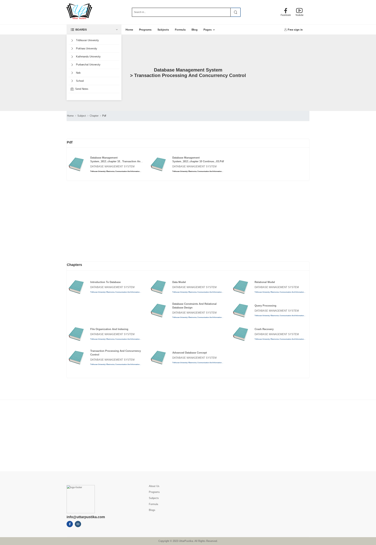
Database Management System (112, 166)
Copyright (163, 541)
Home (129, 29)
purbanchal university (87, 64)
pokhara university (86, 48)
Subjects (163, 29)
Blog (195, 29)
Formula (180, 29)
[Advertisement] (93, 226)
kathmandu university (88, 56)
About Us (154, 486)
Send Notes (81, 88)
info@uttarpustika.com (86, 517)
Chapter (94, 115)
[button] (94, 29)
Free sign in (295, 29)
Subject (81, 115)
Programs (145, 29)
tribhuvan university (87, 40)
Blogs (152, 510)
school (79, 80)
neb (77, 72)
